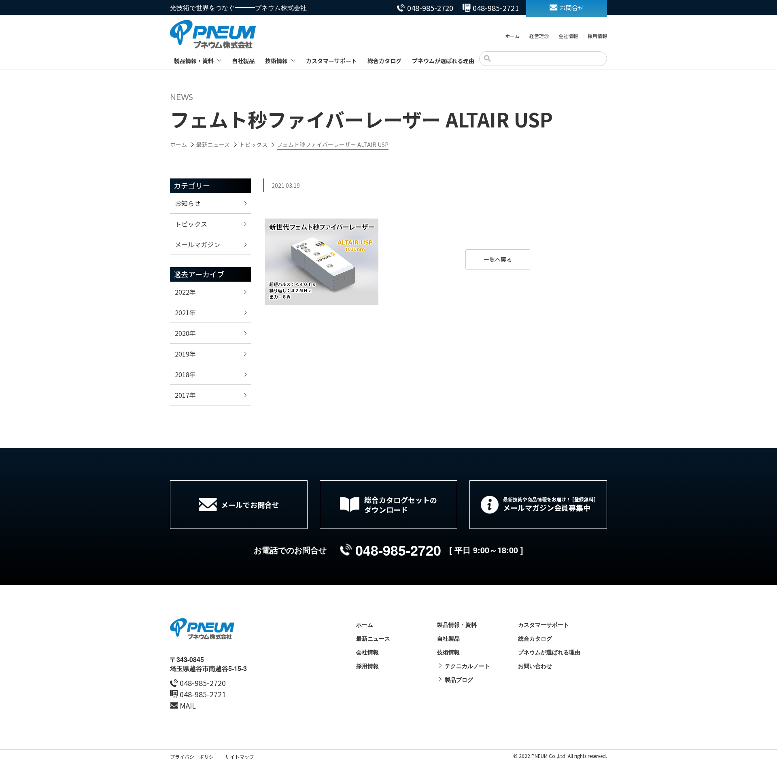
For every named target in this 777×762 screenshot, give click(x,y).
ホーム (512, 35)
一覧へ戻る (498, 259)
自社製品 (243, 61)
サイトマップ (239, 756)
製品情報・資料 (194, 61)
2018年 (185, 374)
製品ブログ (459, 679)
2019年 (185, 354)
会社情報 (568, 35)
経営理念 (539, 35)
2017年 (185, 395)
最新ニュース (373, 638)
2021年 (185, 312)
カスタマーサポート (331, 61)
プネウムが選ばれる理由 (443, 61)
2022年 (185, 292)
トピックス (191, 224)
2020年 (185, 333)
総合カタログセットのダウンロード (400, 505)
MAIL (188, 705)
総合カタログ (384, 61)
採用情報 (597, 35)
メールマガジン (197, 244)
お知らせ (188, 203)
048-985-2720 (430, 7)
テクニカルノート (467, 666)
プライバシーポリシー (194, 756)
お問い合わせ (535, 666)
